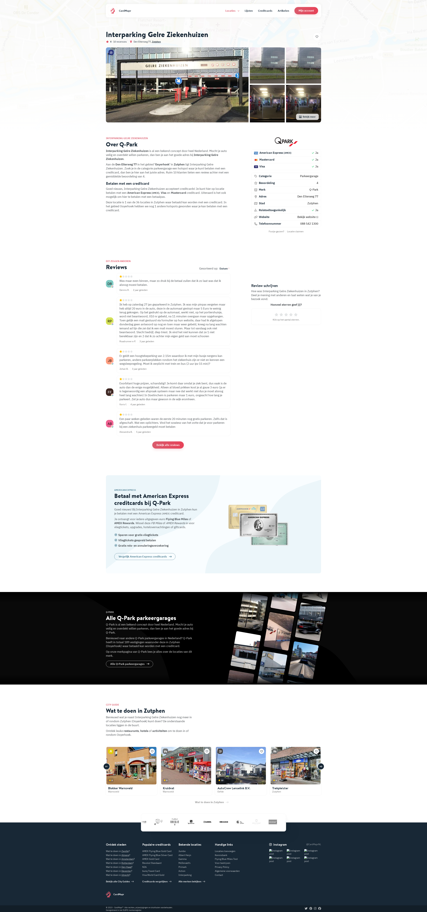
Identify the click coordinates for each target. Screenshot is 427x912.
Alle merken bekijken (189, 881)
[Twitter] (306, 908)
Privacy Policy (222, 866)
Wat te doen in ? (118, 851)
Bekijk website (306, 217)
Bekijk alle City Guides (118, 881)
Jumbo (182, 851)
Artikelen (283, 10)
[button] (306, 11)
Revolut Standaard (151, 862)
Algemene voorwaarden (227, 870)
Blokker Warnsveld (120, 788)
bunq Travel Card (151, 870)
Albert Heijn (184, 855)
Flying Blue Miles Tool (226, 858)
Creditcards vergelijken (155, 881)
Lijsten (249, 10)
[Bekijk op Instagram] (277, 852)
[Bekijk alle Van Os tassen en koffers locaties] (279, 822)
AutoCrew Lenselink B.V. (234, 788)
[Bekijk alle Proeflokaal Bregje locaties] (148, 822)
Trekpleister (280, 788)
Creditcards (265, 10)
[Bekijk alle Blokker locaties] (247, 822)
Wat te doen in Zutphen (209, 802)
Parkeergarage (309, 176)
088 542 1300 (309, 223)
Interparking (184, 874)
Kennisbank (221, 855)
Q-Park (313, 189)
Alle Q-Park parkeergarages (127, 664)
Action (181, 870)
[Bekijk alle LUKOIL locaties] (181, 822)
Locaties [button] (230, 10)
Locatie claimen (295, 231)
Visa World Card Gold (153, 874)
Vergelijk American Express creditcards (143, 556)
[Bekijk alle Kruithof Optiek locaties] (230, 822)
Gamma (182, 858)
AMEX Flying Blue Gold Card (156, 851)
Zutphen (156, 41)
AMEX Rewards (124, 523)
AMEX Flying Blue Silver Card (157, 855)
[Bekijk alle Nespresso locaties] (165, 822)
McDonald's (184, 862)
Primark (182, 866)
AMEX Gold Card (150, 858)
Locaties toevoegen (225, 851)
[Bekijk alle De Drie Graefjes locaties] (214, 822)
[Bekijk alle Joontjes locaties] (197, 822)
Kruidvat (168, 788)
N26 (144, 866)
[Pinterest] (310, 908)
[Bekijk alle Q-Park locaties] (286, 142)
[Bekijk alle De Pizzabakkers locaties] (263, 822)
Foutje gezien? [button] (276, 231)
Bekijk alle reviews (168, 445)
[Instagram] (315, 908)
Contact (219, 874)
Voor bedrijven (222, 862)
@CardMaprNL (313, 844)
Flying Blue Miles (177, 519)
